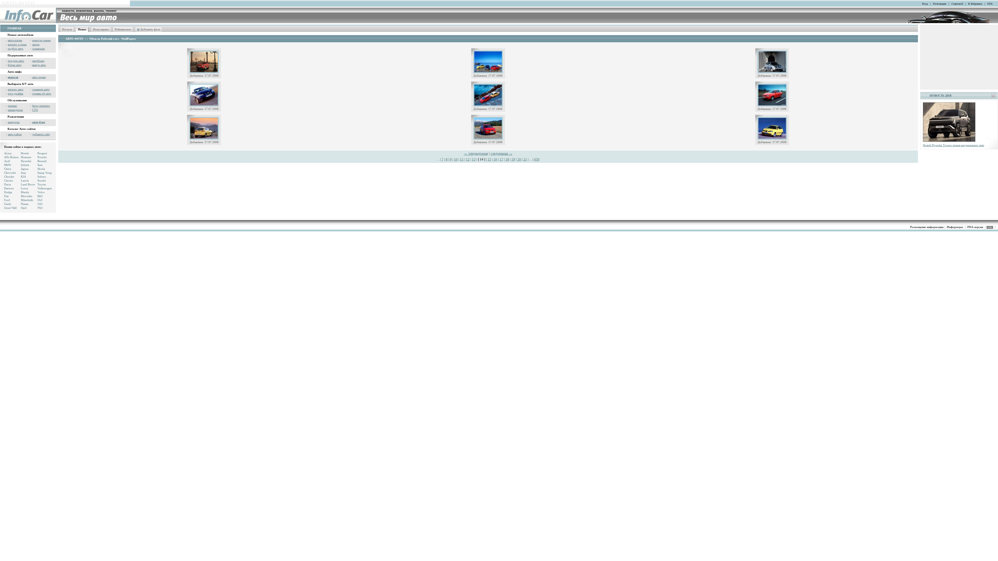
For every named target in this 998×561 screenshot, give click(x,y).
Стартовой (957, 3)
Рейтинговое (123, 29)
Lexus (24, 188)
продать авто (16, 60)
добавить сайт (41, 134)
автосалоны (15, 40)
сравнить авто (41, 89)
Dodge (8, 192)
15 (489, 159)
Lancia (25, 180)
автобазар (38, 60)
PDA (990, 3)
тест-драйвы (15, 93)
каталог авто (15, 89)
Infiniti (25, 164)
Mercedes (26, 196)
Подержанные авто (20, 55)
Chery (7, 168)
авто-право (39, 77)
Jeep (23, 172)
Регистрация (939, 3)
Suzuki (41, 180)
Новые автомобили (20, 34)
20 (519, 159)
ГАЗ (39, 200)
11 (462, 159)
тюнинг (12, 105)
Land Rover (28, 184)
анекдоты (13, 122)
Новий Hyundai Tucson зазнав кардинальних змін (953, 145)
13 (474, 159)
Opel (24, 207)
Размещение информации (926, 227)
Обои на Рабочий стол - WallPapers (112, 38)
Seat (39, 164)
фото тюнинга (41, 105)
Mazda (25, 192)
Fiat (6, 196)
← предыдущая (476, 154)
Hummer (26, 157)
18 (507, 159)
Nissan (25, 203)
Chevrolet (10, 172)
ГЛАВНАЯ (14, 28)
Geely (7, 203)
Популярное (101, 29)
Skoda (41, 168)
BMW (7, 164)
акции (36, 44)
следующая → (502, 154)
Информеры (955, 227)
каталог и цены (17, 44)
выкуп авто (39, 64)
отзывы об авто (41, 93)
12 (468, 159)
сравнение (38, 48)
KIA (23, 176)
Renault (42, 161)
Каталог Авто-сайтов (22, 128)
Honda (25, 153)
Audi (7, 161)
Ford (7, 200)
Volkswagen (44, 188)
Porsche (42, 157)
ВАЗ (40, 196)
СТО (35, 109)
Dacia (7, 184)
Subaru (41, 176)
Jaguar (25, 168)
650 (537, 159)
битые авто (15, 64)
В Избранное (975, 3)
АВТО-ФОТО (74, 38)
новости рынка (41, 40)
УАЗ (40, 207)
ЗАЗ (40, 203)
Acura (7, 153)
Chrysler (9, 176)
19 (513, 159)
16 (495, 159)
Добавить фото (148, 29)
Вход (925, 3)
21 (525, 159)
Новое (82, 29)
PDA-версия (975, 227)
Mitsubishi (27, 200)
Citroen (8, 180)
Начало (67, 29)
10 (456, 159)
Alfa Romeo (11, 157)
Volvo (41, 192)
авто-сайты (15, 134)
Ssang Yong (44, 172)
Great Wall (10, 207)
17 (501, 159)
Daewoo (9, 188)
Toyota (41, 184)
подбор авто (15, 48)
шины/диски (15, 109)
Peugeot (42, 153)
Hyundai (26, 161)
